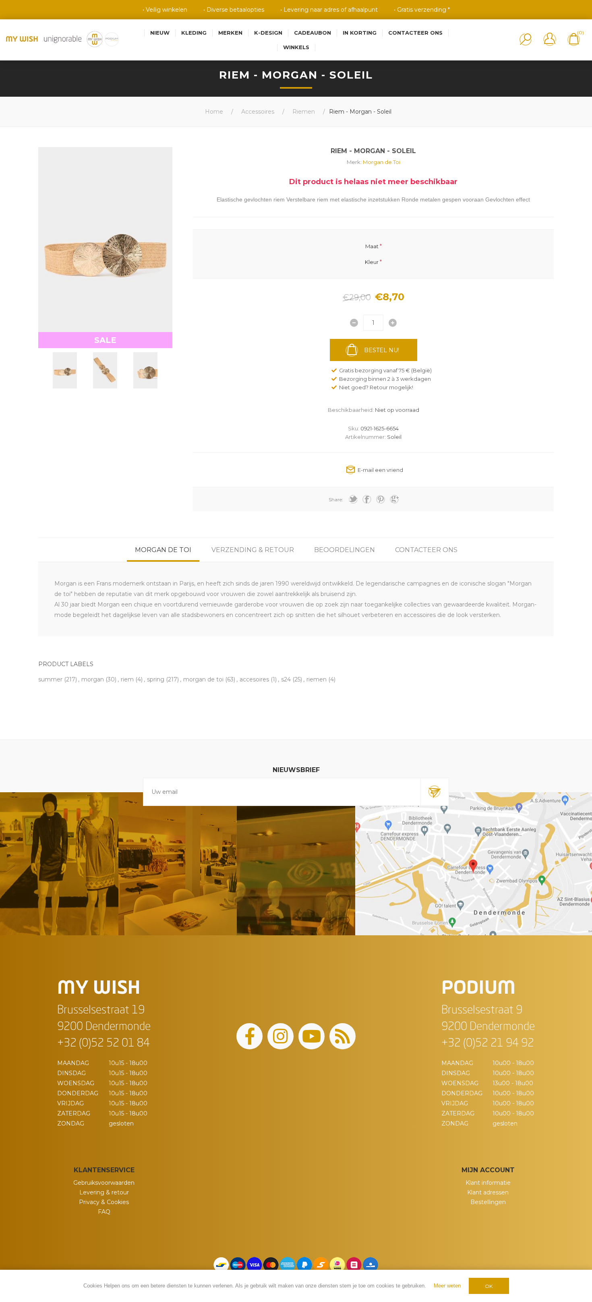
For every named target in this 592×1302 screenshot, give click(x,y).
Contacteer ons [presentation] (426, 550)
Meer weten (447, 1286)
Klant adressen (488, 1192)
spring (155, 679)
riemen (316, 679)
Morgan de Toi (381, 162)
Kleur (372, 261)
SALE (105, 340)
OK (489, 1286)
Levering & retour (104, 1192)
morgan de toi (203, 679)
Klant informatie (488, 1182)
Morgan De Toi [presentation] (163, 550)
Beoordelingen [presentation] (344, 550)
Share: (336, 499)
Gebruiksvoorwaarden (104, 1182)
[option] (65, 370)
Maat (372, 246)
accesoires (254, 679)
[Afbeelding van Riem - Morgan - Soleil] (65, 370)
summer (50, 679)
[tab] (163, 550)
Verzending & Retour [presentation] (252, 550)
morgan (92, 679)
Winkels (296, 47)
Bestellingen (488, 1202)
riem (127, 679)
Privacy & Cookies (104, 1202)
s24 (286, 679)
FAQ (104, 1211)
